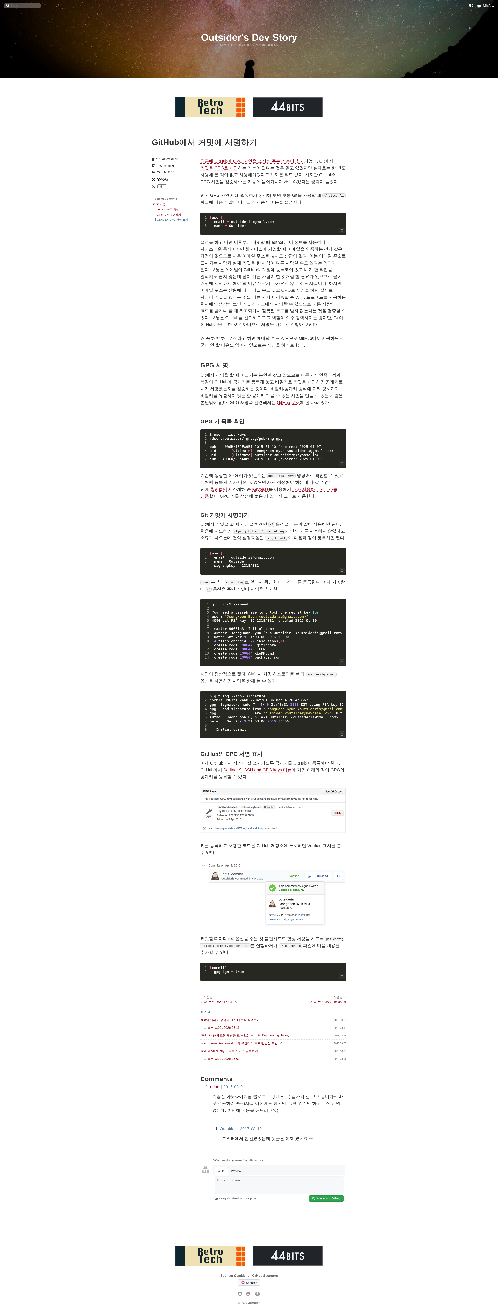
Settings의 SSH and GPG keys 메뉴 (257, 769)
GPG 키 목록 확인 (168, 209)
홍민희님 (218, 489)
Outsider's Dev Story (249, 37)
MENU (488, 5)
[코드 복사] (342, 230)
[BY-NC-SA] (162, 179)
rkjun (214, 1087)
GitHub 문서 (288, 402)
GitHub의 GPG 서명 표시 (172, 219)
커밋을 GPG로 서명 (219, 167)
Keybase (260, 489)
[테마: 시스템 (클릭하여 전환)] (471, 5)
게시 (162, 186)
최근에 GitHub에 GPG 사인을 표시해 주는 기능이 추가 (252, 161)
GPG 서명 (159, 204)
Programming (165, 165)
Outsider (253, 1302)
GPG (171, 172)
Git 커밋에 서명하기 (169, 214)
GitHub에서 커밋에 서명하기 (204, 142)
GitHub (161, 172)
